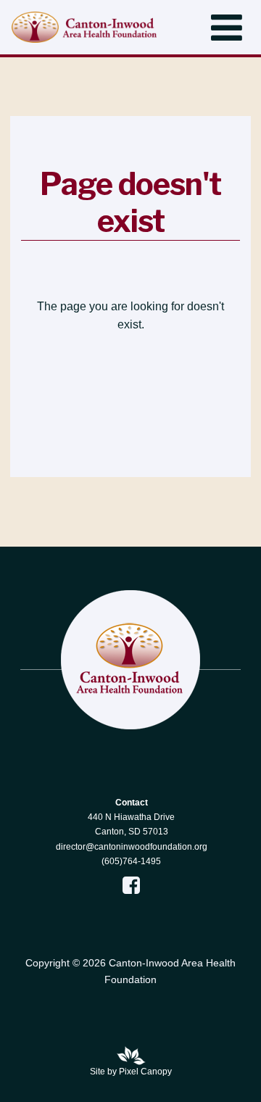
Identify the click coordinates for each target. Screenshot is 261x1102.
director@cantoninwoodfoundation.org (131, 847)
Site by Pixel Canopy (131, 1071)
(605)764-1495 (131, 861)
